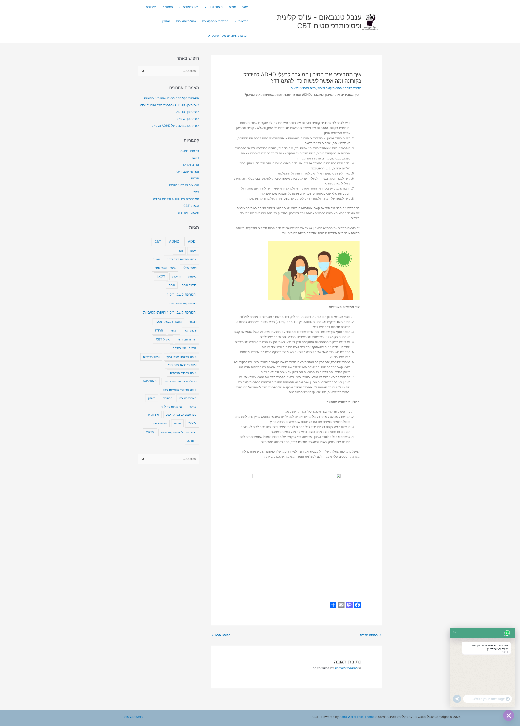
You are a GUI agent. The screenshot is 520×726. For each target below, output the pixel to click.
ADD (192, 241)
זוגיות (174, 330)
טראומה (167, 398)
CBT (158, 242)
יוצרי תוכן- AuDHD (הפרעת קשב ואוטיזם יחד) (169, 105)
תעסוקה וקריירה (188, 213)
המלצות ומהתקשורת (215, 21)
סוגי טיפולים (190, 7)
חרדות (195, 178)
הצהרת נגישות (133, 717)
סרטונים (151, 7)
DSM (193, 250)
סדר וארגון (153, 414)
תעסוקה (191, 440)
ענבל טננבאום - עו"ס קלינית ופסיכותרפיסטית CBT (319, 21)
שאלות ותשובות (186, 21)
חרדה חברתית (187, 339)
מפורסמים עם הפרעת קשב (181, 414)
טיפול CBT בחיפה (184, 348)
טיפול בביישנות (151, 357)
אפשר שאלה (189, 267)
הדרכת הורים (189, 285)
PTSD (179, 250)
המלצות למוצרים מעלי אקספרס (228, 35)
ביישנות (192, 276)
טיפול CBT (215, 7)
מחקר (193, 406)
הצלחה (192, 321)
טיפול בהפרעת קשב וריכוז (182, 364)
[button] (206, 7)
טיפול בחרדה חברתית (183, 373)
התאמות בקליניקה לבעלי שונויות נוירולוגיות (171, 98)
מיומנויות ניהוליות (171, 406)
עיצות (192, 423)
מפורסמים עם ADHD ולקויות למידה (176, 199)
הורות (172, 285)
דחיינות (176, 276)
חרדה (159, 330)
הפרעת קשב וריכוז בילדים (182, 303)
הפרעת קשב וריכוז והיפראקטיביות (169, 312)
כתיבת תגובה (353, 88)
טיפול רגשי (150, 381)
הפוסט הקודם (370, 635)
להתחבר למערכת (346, 668)
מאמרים (167, 7)
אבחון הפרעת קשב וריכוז (181, 259)
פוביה (177, 423)
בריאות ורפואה (189, 151)
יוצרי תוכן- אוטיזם (188, 119)
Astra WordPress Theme (357, 717)
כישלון (151, 398)
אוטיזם (156, 259)
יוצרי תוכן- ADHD (187, 112)
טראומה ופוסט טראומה (184, 185)
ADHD (174, 241)
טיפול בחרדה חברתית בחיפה (180, 381)
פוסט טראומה (159, 423)
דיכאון (195, 158)
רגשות (150, 432)
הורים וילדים (191, 165)
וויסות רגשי (190, 330)
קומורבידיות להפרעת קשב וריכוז (178, 432)
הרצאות (243, 21)
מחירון (166, 21)
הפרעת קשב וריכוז (330, 88)
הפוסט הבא (221, 635)
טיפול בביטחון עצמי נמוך (181, 357)
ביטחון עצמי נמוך (165, 267)
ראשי (245, 7)
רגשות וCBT (191, 206)
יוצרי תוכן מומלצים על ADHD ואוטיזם (175, 126)
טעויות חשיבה (187, 398)
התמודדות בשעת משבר (168, 321)
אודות (232, 7)
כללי (196, 192)
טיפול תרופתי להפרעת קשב (179, 389)
